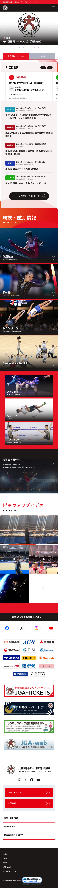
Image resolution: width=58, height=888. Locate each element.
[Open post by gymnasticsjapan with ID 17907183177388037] (14, 588)
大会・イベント (15, 792)
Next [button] (55, 28)
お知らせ (12, 803)
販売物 (5, 863)
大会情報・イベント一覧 (29, 196)
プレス (5, 859)
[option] (29, 28)
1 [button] (19, 48)
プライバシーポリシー (10, 871)
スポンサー (6, 854)
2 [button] (23, 48)
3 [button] (27, 48)
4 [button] (31, 48)
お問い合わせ (7, 867)
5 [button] (34, 48)
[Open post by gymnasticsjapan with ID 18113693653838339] (14, 529)
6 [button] (38, 48)
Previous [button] (3, 29)
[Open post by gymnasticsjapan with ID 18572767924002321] (14, 559)
